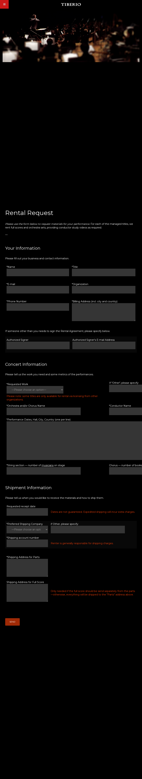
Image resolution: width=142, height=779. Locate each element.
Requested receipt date (21, 506)
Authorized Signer (17, 339)
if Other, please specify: (65, 524)
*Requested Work (17, 384)
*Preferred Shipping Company (25, 524)
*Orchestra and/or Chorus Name (26, 405)
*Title (75, 266)
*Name (11, 266)
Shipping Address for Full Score (25, 582)
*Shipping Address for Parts (23, 557)
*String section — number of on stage (36, 465)
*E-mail (11, 284)
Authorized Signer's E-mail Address (93, 339)
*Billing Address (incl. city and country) (94, 301)
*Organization (80, 284)
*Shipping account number (23, 537)
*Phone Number (16, 301)
